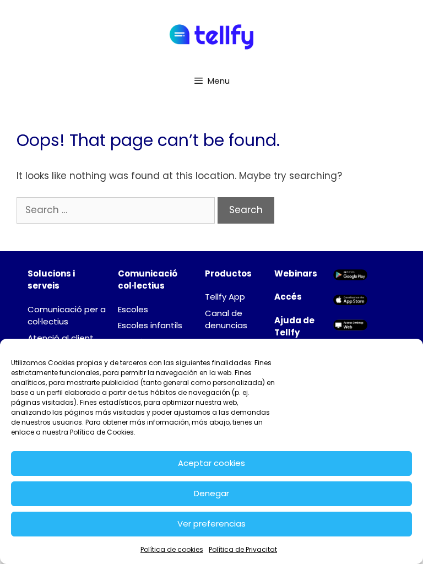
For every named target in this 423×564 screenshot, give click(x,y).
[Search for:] (117, 209)
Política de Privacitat (243, 549)
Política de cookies (171, 549)
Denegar (211, 493)
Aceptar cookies (211, 463)
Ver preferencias (211, 523)
